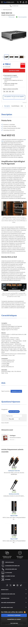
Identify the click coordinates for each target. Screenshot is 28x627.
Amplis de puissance (7, 9)
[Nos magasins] (20, 2)
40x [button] (13, 91)
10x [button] (4, 91)
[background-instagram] (17, 585)
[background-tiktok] (20, 585)
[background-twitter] (10, 585)
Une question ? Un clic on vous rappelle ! (14, 97)
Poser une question (22, 17)
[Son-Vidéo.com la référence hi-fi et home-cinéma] (8, 2)
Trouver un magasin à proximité (11, 77)
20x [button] (7, 91)
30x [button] (10, 91)
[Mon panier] (26, 2)
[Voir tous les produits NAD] (22, 65)
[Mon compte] (23, 2)
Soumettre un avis (16, 391)
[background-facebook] (7, 585)
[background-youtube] (14, 585)
